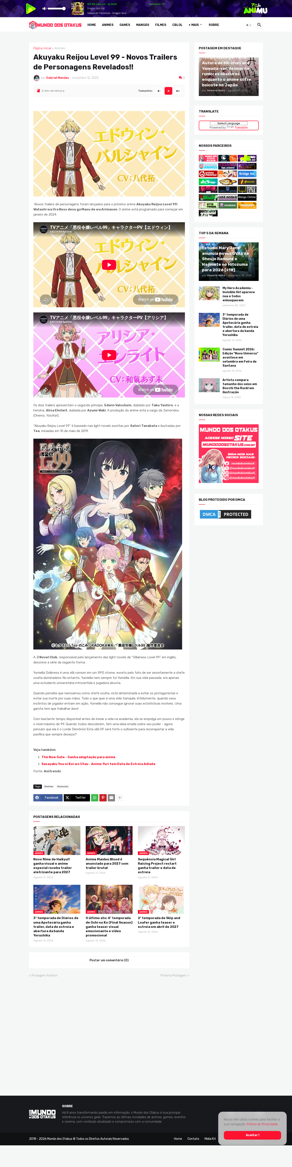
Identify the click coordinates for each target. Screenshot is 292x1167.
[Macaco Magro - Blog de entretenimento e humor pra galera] (227, 184)
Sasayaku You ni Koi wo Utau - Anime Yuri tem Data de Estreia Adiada (98, 764)
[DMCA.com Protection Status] (225, 518)
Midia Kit (210, 1139)
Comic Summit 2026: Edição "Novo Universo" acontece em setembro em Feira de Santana (240, 358)
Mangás (142, 25)
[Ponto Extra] (247, 192)
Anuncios (62, 786)
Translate (241, 127)
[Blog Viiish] (208, 200)
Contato (193, 1139)
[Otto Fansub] (208, 207)
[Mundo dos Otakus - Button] (208, 160)
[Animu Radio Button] (247, 160)
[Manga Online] (247, 200)
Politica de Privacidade (262, 1124)
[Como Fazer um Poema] (227, 192)
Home (91, 25)
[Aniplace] (208, 215)
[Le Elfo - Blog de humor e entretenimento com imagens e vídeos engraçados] (208, 184)
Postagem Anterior (45, 975)
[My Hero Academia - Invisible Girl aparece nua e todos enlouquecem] (209, 293)
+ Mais (194, 25)
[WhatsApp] (94, 797)
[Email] (111, 797)
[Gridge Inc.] (247, 176)
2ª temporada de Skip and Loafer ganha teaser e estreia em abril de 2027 (159, 922)
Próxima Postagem (174, 975)
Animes (108, 25)
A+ (178, 90)
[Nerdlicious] (247, 184)
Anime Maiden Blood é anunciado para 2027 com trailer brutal (107, 863)
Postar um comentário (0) (109, 960)
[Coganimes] (247, 207)
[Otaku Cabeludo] (228, 176)
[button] (248, 25)
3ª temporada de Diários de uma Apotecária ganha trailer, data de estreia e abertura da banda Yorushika (55, 926)
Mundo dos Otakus (59, 1139)
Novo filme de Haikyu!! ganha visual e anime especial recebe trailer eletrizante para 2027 (52, 865)
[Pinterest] (103, 797)
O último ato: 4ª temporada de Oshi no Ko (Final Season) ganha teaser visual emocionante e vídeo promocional (109, 926)
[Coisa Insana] (227, 200)
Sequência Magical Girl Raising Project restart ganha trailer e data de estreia (157, 865)
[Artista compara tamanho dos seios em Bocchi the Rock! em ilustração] (209, 385)
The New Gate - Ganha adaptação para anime (78, 757)
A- (159, 90)
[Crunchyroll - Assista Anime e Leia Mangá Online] (227, 160)
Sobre (214, 25)
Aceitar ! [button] (252, 1135)
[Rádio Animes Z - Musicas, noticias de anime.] (247, 168)
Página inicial (42, 48)
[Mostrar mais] (119, 797)
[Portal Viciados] (227, 168)
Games (124, 25)
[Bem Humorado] (227, 207)
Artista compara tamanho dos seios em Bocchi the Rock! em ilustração (240, 386)
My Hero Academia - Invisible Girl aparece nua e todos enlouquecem (239, 294)
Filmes (160, 25)
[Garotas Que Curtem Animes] (208, 168)
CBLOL (177, 25)
